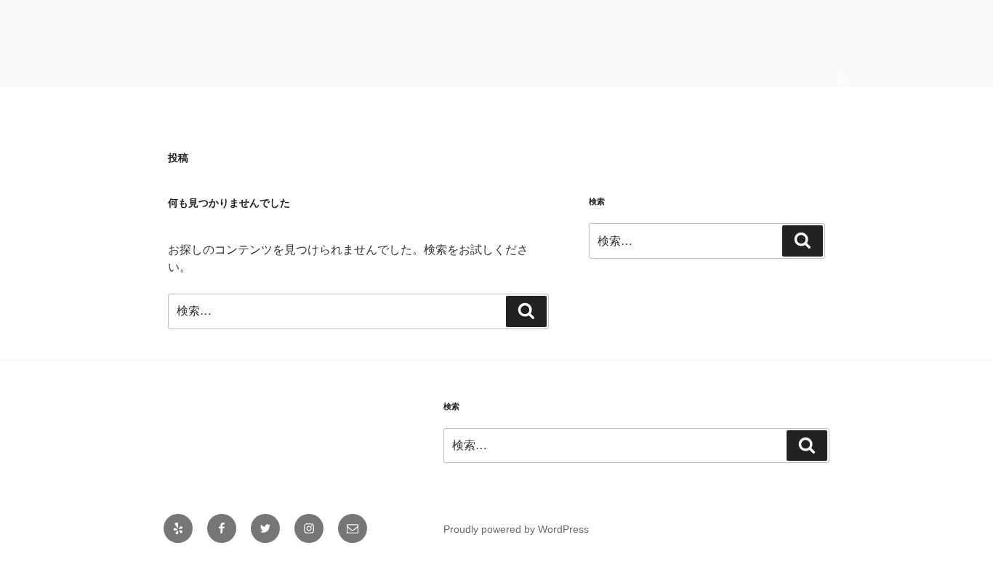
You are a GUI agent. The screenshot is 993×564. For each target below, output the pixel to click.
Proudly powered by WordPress (516, 529)
